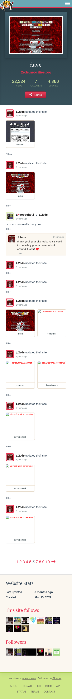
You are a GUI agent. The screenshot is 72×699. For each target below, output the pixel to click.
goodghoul (26, 214)
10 (48, 561)
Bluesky (56, 678)
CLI (39, 686)
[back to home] (7, 5)
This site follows (22, 610)
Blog (48, 686)
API (58, 686)
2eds (21, 111)
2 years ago (21, 115)
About (14, 686)
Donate (28, 686)
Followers (16, 642)
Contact (49, 691)
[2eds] (10, 113)
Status (21, 691)
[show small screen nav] (67, 3)
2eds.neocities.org (36, 72)
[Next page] (53, 561)
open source (29, 678)
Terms (35, 691)
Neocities (14, 678)
